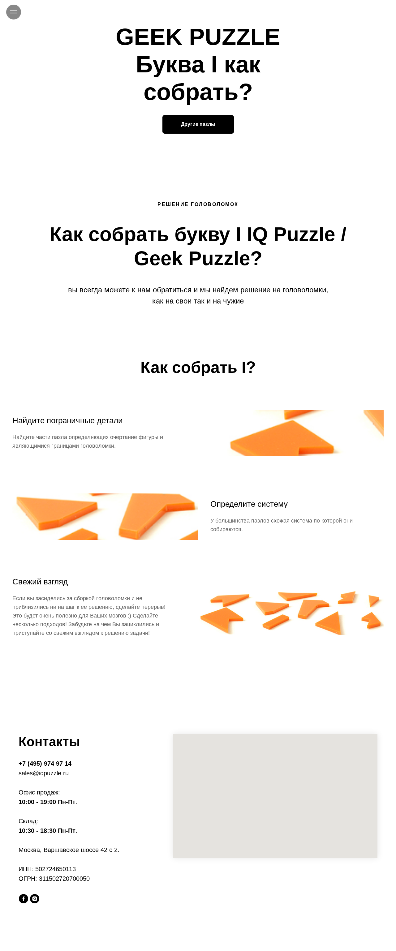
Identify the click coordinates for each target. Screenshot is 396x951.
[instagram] (34, 898)
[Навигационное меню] (13, 12)
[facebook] (23, 898)
